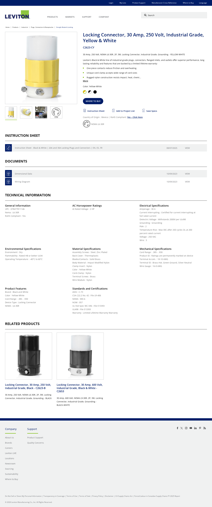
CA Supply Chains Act (123, 496)
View (187, 148)
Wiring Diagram (22, 181)
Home (7, 27)
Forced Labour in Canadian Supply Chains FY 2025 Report (157, 496)
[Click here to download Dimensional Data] (8, 173)
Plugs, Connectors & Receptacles (42, 27)
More (85, 81)
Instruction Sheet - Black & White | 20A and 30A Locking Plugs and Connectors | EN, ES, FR (58, 147)
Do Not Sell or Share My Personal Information (23, 496)
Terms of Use (71, 496)
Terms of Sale (84, 496)
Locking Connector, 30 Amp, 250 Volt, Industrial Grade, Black (28, 386)
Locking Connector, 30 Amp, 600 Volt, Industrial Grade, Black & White (80, 388)
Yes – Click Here (135, 117)
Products (15, 27)
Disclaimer (109, 496)
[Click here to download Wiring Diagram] (8, 181)
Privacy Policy (97, 496)
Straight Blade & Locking (64, 27)
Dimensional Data (23, 173)
